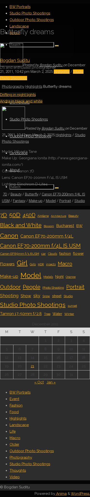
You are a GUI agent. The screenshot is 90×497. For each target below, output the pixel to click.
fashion (65, 253)
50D (14, 214)
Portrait (65, 201)
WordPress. (80, 493)
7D (5, 194)
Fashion (16, 405)
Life (13, 431)
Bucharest (65, 225)
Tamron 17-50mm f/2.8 (21, 313)
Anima (61, 493)
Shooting (9, 295)
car (43, 253)
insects (51, 264)
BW (79, 226)
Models (48, 277)
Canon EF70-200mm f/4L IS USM (40, 246)
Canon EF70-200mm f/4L (46, 236)
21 (32, 366)
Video (15, 477)
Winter (69, 314)
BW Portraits (20, 392)
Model (51, 201)
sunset (72, 306)
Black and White (21, 225)
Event (14, 399)
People (31, 287)
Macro (65, 264)
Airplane (43, 216)
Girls (33, 264)
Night (59, 277)
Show (26, 295)
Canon (9, 235)
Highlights (62, 71)
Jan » (51, 382)
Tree (47, 314)
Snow (46, 296)
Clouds (52, 253)
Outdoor (10, 287)
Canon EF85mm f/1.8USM (19, 253)
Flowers (7, 264)
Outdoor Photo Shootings (32, 451)
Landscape (19, 425)
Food (14, 412)
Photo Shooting (53, 287)
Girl (22, 263)
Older (14, 444)
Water (57, 314)
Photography (13, 86)
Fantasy (19, 201)
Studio (79, 201)
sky (36, 295)
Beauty (16, 194)
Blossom (49, 226)
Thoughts (18, 470)
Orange (71, 277)
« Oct (39, 382)
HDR (41, 264)
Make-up (35, 201)
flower (78, 253)
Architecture (58, 216)
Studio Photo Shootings (33, 304)
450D (29, 215)
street (56, 296)
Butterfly (31, 194)
